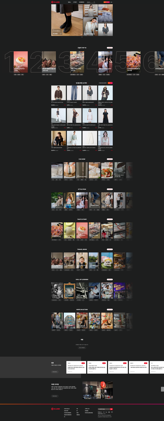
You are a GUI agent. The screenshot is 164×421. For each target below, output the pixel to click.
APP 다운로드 (107, 2)
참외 (157, 179)
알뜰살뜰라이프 (142, 179)
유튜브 (109, 412)
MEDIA (78, 414)
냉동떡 (56, 179)
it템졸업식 (100, 74)
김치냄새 (120, 179)
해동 (60, 179)
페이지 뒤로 (162, 390)
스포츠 (148, 209)
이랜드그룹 (55, 2)
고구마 (78, 74)
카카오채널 (112, 412)
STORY (75, 2)
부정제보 (86, 410)
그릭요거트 (70, 179)
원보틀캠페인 (158, 330)
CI (64, 416)
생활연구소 (116, 179)
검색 (94, 2)
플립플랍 (98, 209)
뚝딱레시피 (66, 179)
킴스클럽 (81, 74)
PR (77, 408)
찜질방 (50, 74)
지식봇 (53, 179)
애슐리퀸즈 (69, 239)
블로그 (106, 412)
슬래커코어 (70, 209)
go (111, 409)
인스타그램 (104, 412)
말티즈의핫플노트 (73, 74)
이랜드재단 (58, 330)
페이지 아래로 (162, 388)
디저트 (22, 74)
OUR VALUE (66, 408)
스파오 (132, 209)
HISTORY (66, 410)
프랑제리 (107, 239)
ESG (77, 412)
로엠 (56, 209)
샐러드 (161, 179)
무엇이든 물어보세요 (89, 412)
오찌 (159, 74)
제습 (85, 179)
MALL (69, 2)
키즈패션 (122, 209)
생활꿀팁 (82, 179)
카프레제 (108, 179)
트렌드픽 (44, 74)
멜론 (73, 239)
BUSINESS (81, 2)
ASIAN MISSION (67, 414)
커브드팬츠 (107, 74)
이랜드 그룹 (55, 409)
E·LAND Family (102, 409)
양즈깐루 (19, 74)
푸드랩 (15, 74)
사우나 (47, 74)
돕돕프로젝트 (108, 330)
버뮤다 (108, 209)
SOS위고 (120, 330)
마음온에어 (53, 330)
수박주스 (133, 179)
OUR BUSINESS (67, 412)
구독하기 (104, 413)
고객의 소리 (87, 408)
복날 (121, 239)
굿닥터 (96, 179)
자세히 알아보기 (54, 396)
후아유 (60, 209)
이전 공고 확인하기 (82, 347)
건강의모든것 (91, 179)
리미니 (144, 239)
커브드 (104, 74)
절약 (146, 179)
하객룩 (158, 209)
